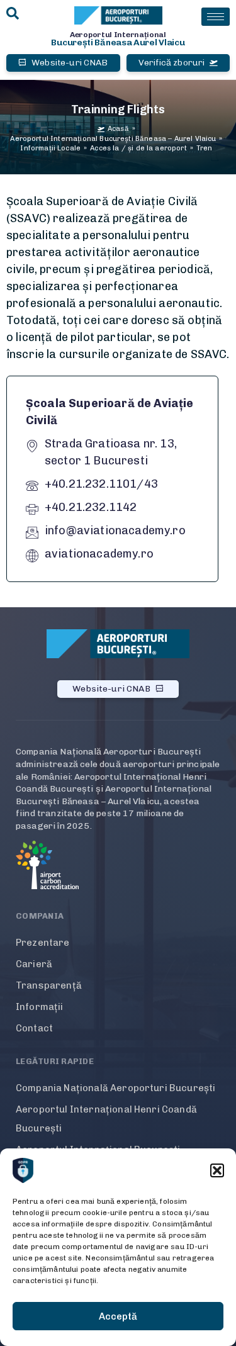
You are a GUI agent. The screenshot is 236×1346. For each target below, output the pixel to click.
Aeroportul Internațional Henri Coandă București (106, 1119)
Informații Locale (50, 148)
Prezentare (43, 942)
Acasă (118, 129)
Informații (40, 1006)
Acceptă (118, 1316)
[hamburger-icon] (215, 17)
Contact (34, 1028)
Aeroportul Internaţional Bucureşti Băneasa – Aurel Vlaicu (113, 139)
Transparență (49, 985)
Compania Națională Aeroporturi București (115, 1088)
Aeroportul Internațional (118, 34)
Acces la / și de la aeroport (138, 148)
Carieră (34, 964)
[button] (217, 1170)
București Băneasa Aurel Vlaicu (117, 42)
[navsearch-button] (12, 14)
